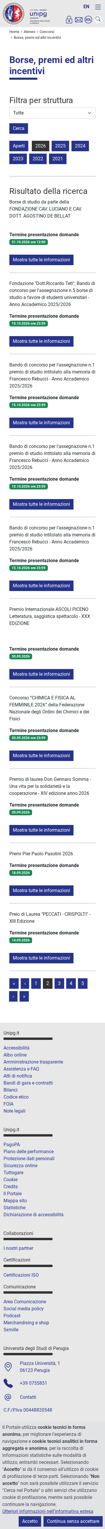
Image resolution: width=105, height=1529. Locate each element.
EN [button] (86, 6)
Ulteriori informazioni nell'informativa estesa (47, 1511)
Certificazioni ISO (21, 1275)
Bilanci (11, 1090)
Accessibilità (16, 1048)
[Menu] (98, 7)
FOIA (8, 1104)
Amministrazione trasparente (33, 1062)
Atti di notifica (18, 1076)
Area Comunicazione (25, 1301)
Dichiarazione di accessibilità (34, 1214)
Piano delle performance (29, 1151)
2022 (38, 158)
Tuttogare (13, 1172)
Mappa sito (15, 1200)
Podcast (12, 1315)
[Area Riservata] (69, 19)
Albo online (15, 1055)
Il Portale (13, 1193)
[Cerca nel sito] (98, 19)
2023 (18, 158)
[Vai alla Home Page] (26, 13)
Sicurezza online (20, 1165)
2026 (40, 146)
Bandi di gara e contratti (28, 1083)
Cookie (11, 1179)
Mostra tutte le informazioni (41, 260)
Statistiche (14, 1207)
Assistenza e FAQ (21, 1069)
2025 (60, 146)
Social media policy (24, 1308)
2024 (80, 146)
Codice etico (16, 1097)
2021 (57, 158)
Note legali (14, 1111)
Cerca (18, 128)
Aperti (19, 146)
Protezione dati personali (29, 1158)
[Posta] (79, 19)
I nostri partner (18, 1248)
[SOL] (88, 19)
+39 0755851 (33, 1383)
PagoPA (12, 1144)
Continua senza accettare (73, 1521)
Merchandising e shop (26, 1322)
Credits (11, 1186)
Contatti (28, 1397)
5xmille (11, 1329)
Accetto (30, 1521)
